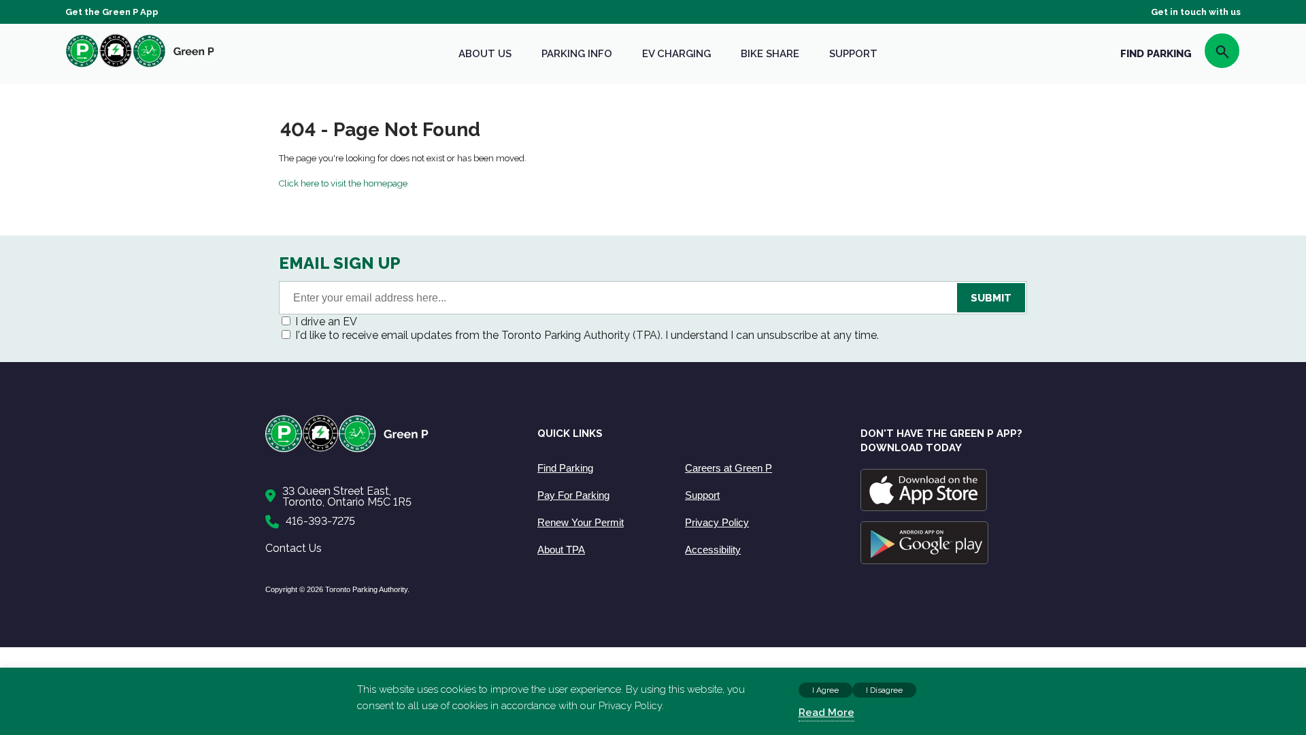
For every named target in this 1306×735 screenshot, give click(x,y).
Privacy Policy (717, 522)
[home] (140, 67)
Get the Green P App (111, 12)
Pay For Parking (573, 495)
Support (853, 54)
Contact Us (293, 548)
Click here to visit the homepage (343, 183)
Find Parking (565, 468)
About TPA (561, 549)
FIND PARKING (1156, 54)
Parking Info (576, 54)
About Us (485, 54)
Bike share (770, 54)
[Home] (387, 449)
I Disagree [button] (884, 690)
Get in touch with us (1196, 12)
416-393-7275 (320, 520)
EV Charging (676, 54)
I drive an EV (326, 321)
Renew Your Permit (580, 522)
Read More (826, 712)
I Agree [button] (825, 690)
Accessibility (713, 549)
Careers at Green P (728, 468)
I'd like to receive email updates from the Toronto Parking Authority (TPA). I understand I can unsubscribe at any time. (587, 335)
